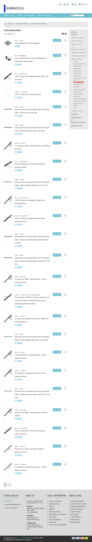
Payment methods (54, 504)
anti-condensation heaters (79, 98)
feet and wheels (77, 91)
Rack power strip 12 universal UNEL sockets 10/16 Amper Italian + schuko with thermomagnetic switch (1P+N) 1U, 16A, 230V (32, 240)
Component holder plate (79, 89)
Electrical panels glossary (79, 504)
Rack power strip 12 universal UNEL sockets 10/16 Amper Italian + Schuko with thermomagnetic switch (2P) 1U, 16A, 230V (32, 261)
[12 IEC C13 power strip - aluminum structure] (8, 94)
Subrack (20, 15)
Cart (74, 4)
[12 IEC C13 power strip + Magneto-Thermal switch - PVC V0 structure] (8, 76)
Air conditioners (77, 73)
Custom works (9, 20)
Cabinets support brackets (79, 101)
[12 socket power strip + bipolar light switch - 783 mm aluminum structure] (8, 355)
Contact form (8, 501)
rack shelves (76, 96)
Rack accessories (22, 24)
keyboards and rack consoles (78, 104)
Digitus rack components (79, 56)
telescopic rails (77, 75)
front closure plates (78, 94)
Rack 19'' (12, 15)
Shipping (51, 506)
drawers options (77, 71)
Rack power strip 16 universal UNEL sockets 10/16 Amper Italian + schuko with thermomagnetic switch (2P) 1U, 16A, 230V (32, 394)
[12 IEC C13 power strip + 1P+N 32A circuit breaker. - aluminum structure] (8, 430)
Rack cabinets (75, 514)
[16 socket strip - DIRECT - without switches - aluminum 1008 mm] (8, 412)
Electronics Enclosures (44, 15)
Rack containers (77, 44)
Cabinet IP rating (76, 512)
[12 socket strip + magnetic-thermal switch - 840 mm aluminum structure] (8, 373)
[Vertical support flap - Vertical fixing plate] (8, 43)
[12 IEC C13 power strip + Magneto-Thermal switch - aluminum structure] (8, 200)
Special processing (78, 111)
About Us (41, 503)
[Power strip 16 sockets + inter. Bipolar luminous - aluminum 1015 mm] (8, 449)
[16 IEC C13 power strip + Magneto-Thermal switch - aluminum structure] (8, 218)
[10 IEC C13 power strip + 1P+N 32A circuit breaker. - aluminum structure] (8, 164)
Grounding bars (77, 68)
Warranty (52, 509)
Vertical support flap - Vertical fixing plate (27, 43)
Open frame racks (76, 517)
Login (67, 4)
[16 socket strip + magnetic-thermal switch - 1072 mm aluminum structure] (8, 467)
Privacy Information (55, 519)
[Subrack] (17, 8)
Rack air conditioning (77, 509)
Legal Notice (52, 517)
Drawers (75, 61)
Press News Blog (75, 522)
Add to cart (57, 40)
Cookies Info (52, 522)
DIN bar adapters (77, 66)
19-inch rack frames (78, 41)
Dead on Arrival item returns (57, 514)
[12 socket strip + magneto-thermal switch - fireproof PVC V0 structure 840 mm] (8, 318)
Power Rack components (79, 52)
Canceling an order (54, 512)
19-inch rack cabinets (78, 37)
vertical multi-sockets (38, 24)
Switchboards (30, 15)
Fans (74, 107)
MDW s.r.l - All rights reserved (23, 538)
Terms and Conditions (55, 501)
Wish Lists (84, 4)
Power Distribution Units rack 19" (79, 79)
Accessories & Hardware (79, 64)
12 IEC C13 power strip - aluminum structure (28, 94)
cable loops (76, 87)
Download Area (75, 519)
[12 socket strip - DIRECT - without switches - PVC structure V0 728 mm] (8, 145)
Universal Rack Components (78, 49)
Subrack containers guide (78, 506)
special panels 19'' (77, 84)
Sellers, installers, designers (57, 525)
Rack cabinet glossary (77, 501)
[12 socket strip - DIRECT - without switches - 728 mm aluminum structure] (8, 279)
